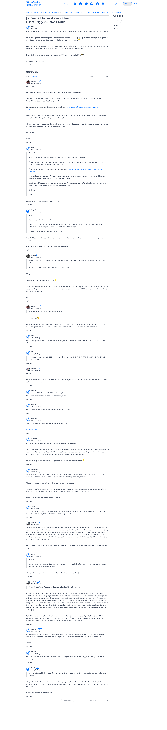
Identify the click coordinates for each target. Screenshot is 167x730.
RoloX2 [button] (33, 668)
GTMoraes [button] (34, 438)
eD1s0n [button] (33, 147)
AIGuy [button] (33, 554)
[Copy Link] (39, 29)
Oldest (34, 77)
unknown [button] (57, 393)
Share (29, 65)
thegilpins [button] (34, 210)
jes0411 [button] (33, 390)
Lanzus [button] (33, 506)
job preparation (31, 429)
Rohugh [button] (33, 255)
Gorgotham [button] (34, 469)
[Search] (121, 4)
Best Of (115, 29)
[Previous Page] (99, 76)
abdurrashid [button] (34, 418)
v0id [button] (32, 26)
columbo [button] (33, 81)
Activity (115, 26)
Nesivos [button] (33, 522)
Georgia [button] (33, 368)
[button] (28, 28)
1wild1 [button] (33, 335)
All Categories (117, 20)
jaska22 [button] (33, 651)
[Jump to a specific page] (107, 76)
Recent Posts (116, 23)
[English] (33, 3)
